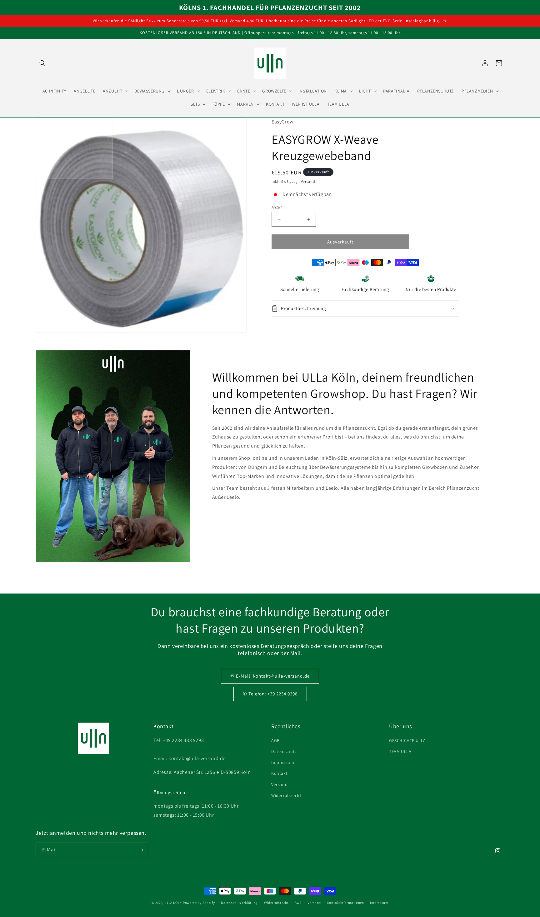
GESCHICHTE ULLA (407, 740)
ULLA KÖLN (173, 902)
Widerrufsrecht (286, 795)
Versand (308, 181)
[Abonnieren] (141, 850)
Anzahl (277, 207)
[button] (42, 63)
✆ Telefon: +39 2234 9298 (270, 694)
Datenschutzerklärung (239, 902)
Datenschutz (284, 751)
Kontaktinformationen (345, 902)
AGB (275, 740)
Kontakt (279, 773)
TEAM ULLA (400, 751)
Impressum (282, 762)
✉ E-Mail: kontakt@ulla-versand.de (270, 676)
